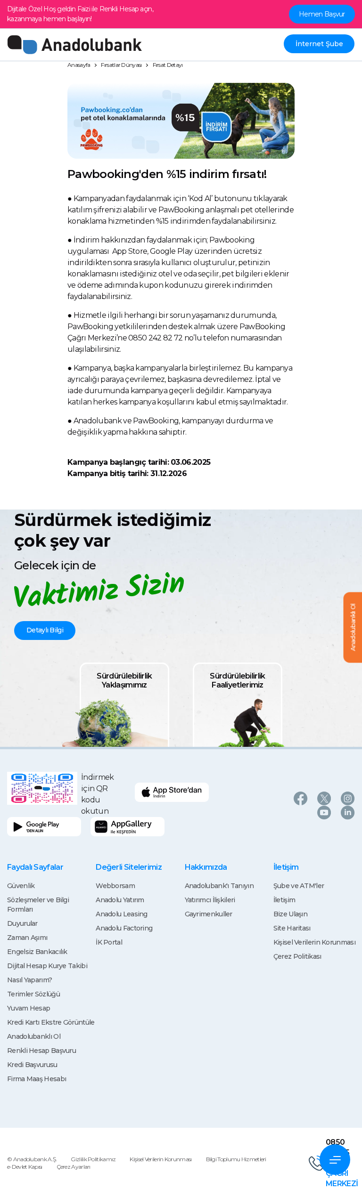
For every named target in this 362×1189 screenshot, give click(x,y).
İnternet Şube (319, 44)
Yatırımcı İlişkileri (210, 900)
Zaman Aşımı (27, 937)
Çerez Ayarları (73, 1166)
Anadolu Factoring (124, 928)
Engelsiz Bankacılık (37, 951)
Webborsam (115, 886)
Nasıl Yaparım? (29, 980)
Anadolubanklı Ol (33, 1036)
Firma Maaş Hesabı (36, 1079)
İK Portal (109, 942)
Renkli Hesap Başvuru (41, 1050)
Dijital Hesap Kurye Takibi (47, 966)
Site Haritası (292, 928)
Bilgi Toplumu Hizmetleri (236, 1159)
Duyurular (22, 923)
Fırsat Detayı (168, 64)
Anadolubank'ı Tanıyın (219, 886)
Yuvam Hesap (28, 1008)
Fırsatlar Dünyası (121, 64)
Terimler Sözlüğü (33, 994)
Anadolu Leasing (122, 914)
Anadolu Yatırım (120, 900)
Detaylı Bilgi (44, 630)
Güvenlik (20, 886)
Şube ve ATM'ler (298, 886)
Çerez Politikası (297, 956)
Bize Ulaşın (290, 914)
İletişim (284, 900)
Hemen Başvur (322, 14)
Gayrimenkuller (208, 914)
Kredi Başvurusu (32, 1064)
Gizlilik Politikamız (93, 1159)
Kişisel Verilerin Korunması (314, 942)
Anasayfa (78, 64)
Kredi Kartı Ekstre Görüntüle (50, 1022)
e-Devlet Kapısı (24, 1166)
